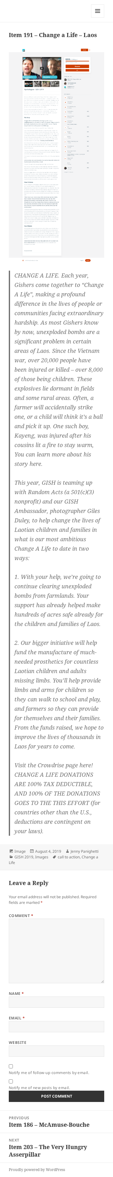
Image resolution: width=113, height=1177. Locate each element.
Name (16, 993)
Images (41, 857)
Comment (21, 915)
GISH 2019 (23, 857)
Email (17, 1018)
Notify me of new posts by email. (39, 1087)
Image (20, 851)
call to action (69, 857)
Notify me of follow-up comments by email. (49, 1072)
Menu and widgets (97, 17)
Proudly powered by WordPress (37, 1169)
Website (17, 1042)
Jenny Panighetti (85, 851)
